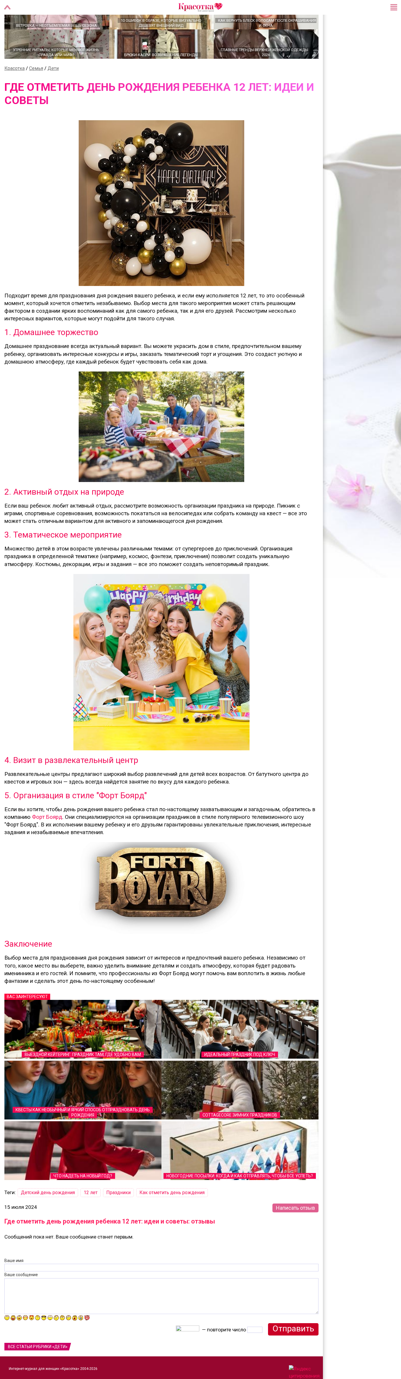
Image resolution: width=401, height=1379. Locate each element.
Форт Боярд (47, 837)
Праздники (118, 1213)
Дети (53, 89)
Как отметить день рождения (172, 1213)
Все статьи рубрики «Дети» (38, 1367)
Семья (36, 89)
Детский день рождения (48, 1213)
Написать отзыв (295, 1228)
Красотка (14, 89)
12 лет (90, 1213)
